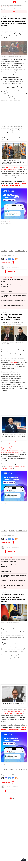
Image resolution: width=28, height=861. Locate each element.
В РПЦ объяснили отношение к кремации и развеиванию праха (12, 290)
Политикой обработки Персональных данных (10, 6)
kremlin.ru (8, 221)
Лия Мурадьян (5, 764)
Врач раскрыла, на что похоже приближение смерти (13, 280)
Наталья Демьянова (7, 223)
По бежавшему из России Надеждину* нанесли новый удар (14, 295)
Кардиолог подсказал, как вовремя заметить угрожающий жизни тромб (13, 560)
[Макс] (6, 258)
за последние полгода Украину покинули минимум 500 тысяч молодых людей (13, 711)
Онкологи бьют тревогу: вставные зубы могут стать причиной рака (13, 821)
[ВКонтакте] (12, 258)
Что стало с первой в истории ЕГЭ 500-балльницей (11, 847)
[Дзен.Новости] (2, 258)
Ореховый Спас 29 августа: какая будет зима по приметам (13, 285)
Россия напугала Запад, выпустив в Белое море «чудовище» (12, 831)
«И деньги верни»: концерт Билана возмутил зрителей (13, 301)
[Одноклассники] (16, 258)
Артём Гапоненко (6, 503)
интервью (14, 362)
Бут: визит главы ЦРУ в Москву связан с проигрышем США (12, 306)
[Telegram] (9, 258)
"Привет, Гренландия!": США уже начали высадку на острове (12, 586)
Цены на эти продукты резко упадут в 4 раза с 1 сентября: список (13, 826)
